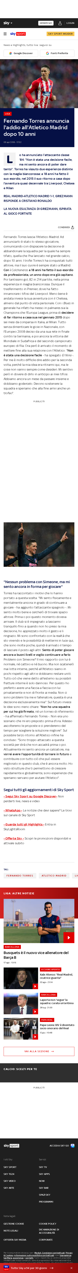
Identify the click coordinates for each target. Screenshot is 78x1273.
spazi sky (44, 1194)
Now (42, 1181)
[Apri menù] (5, 34)
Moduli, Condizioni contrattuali (49, 1253)
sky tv (43, 1167)
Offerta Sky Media (15, 1239)
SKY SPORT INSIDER (60, 33)
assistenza (18, 1258)
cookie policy (47, 1223)
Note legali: (10, 1216)
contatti (29, 1258)
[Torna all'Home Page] (18, 34)
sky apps (44, 1174)
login (70, 23)
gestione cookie (14, 1223)
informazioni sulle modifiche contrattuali (34, 1255)
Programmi (46, 1201)
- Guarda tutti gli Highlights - (24, 824)
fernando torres (20, 875)
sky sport (10, 1167)
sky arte (9, 1188)
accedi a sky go (59, 1145)
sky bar (43, 1188)
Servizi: (43, 1159)
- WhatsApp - (13, 810)
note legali (11, 1230)
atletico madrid (54, 875)
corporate (46, 1239)
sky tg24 (9, 1174)
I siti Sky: (8, 1159)
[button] (33, 1268)
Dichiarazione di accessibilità (49, 1231)
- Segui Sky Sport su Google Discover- (30, 796)
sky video (10, 1181)
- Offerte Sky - (14, 838)
